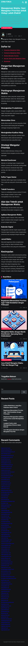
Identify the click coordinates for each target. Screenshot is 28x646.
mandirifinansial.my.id (7, 464)
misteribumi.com (5, 547)
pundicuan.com (5, 580)
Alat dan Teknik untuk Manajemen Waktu (14, 58)
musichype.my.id (5, 477)
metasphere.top (5, 514)
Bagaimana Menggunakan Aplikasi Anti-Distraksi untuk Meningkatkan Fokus (14, 418)
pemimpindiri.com (6, 560)
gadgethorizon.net (6, 606)
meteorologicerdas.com (7, 543)
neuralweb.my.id (5, 481)
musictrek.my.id (5, 479)
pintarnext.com (5, 565)
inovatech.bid (4, 496)
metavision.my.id (5, 470)
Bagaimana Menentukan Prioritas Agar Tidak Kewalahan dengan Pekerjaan (13, 303)
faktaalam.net (4, 593)
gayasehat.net (5, 609)
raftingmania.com (5, 582)
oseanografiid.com (6, 556)
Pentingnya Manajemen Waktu (12, 53)
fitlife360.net (4, 598)
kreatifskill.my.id (5, 459)
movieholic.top (5, 516)
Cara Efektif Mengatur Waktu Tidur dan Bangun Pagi (12, 364)
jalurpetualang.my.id (6, 450)
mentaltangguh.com (6, 540)
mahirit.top (4, 508)
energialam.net (5, 586)
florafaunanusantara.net (7, 602)
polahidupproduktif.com (7, 569)
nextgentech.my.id (6, 483)
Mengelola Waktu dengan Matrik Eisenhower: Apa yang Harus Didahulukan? (13, 334)
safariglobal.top (5, 534)
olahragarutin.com (6, 554)
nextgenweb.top (5, 521)
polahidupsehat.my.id (7, 492)
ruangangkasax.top (6, 532)
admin (9, 34)
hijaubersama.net (5, 626)
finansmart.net (5, 595)
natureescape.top (6, 518)
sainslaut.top (4, 538)
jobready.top (4, 497)
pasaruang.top (5, 525)
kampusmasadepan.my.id (8, 452)
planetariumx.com (6, 567)
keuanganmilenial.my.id (7, 455)
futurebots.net (5, 604)
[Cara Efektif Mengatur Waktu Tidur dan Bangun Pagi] (14, 351)
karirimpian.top (5, 499)
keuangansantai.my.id (7, 457)
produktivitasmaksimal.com (8, 578)
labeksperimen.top (6, 505)
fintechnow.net (5, 597)
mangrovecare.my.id (6, 466)
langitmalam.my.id (6, 461)
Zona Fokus (6, 2)
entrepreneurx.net (6, 589)
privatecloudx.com (6, 573)
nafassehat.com (5, 549)
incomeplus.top (5, 494)
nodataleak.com (5, 551)
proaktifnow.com (5, 575)
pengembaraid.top (6, 527)
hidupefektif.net (5, 622)
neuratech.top (4, 519)
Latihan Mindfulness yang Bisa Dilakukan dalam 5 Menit (12, 406)
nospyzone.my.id (5, 485)
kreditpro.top (4, 503)
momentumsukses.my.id (7, 472)
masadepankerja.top (6, 512)
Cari (2, 389)
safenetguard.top (5, 536)
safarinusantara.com (6, 584)
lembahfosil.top (5, 507)
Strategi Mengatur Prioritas (11, 56)
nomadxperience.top (6, 523)
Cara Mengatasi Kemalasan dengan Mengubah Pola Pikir (14, 430)
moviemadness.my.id (7, 475)
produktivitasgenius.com (7, 576)
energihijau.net (5, 587)
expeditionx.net (5, 591)
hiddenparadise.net (6, 620)
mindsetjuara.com (6, 545)
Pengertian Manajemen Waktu (12, 50)
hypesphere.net (5, 630)
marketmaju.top (5, 510)
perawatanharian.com (7, 562)
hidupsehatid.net (5, 624)
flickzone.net (4, 600)
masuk (9, 379)
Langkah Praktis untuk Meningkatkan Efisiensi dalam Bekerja (12, 425)
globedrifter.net (5, 615)
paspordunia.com (5, 558)
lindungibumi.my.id (6, 463)
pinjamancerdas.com (6, 564)
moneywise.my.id (5, 474)
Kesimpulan (7, 61)
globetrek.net (4, 617)
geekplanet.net (5, 611)
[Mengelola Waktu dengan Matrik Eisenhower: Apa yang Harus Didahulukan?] (14, 320)
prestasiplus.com (6, 571)
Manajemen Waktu (7, 27)
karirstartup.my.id (5, 453)
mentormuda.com (5, 541)
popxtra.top (4, 529)
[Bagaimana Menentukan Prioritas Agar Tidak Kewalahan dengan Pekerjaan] (14, 288)
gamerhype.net (5, 608)
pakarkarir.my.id (5, 488)
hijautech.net (4, 628)
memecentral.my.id (6, 468)
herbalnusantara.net (6, 619)
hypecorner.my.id (5, 448)
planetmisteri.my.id (6, 490)
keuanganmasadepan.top (8, 501)
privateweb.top (5, 530)
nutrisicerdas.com (6, 553)
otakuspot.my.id (5, 486)
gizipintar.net (4, 613)
